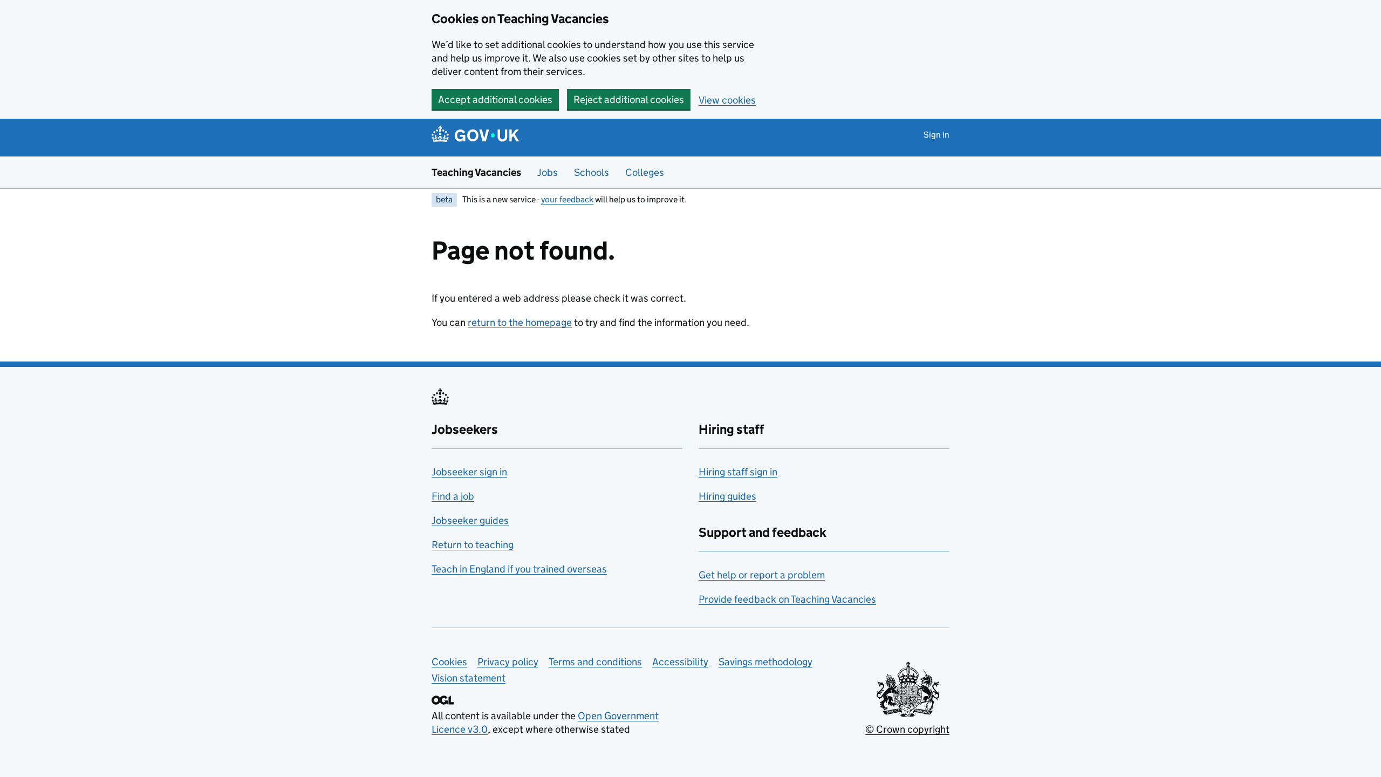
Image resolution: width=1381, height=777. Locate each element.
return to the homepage (520, 322)
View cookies (727, 100)
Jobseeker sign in (469, 472)
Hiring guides (727, 496)
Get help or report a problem (762, 575)
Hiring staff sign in (738, 472)
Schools (591, 172)
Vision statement (468, 678)
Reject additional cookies (628, 99)
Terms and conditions (595, 662)
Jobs (547, 172)
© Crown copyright (907, 729)
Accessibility (680, 662)
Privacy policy (507, 662)
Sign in (936, 135)
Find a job (453, 496)
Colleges (644, 172)
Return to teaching (473, 545)
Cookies (449, 662)
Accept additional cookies (495, 99)
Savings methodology (765, 662)
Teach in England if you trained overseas (519, 569)
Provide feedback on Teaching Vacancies (787, 599)
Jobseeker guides (470, 520)
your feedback (567, 199)
